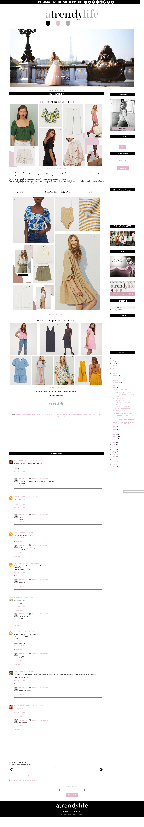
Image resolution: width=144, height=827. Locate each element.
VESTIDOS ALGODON (94, 414)
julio (114, 387)
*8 (65, 169)
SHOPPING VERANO (67, 414)
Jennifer (16, 496)
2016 (113, 449)
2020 (113, 373)
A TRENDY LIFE (23, 478)
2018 (113, 444)
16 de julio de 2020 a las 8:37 (40, 653)
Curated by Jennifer (19, 504)
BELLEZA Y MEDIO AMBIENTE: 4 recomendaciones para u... (122, 407)
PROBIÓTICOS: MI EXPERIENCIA (123, 390)
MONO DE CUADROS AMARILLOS (123, 413)
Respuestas (19, 475)
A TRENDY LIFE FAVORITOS (23, 414)
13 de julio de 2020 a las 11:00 (26, 671)
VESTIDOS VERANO (60, 416)
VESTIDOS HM (50, 416)
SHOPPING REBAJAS (55, 414)
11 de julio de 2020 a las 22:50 (27, 632)
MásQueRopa (18, 597)
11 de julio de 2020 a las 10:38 (31, 597)
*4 (55, 169)
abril (114, 431)
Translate (124, 310)
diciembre (116, 375)
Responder (17, 471)
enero (115, 439)
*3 (52, 169)
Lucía (15, 671)
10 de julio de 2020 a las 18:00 (34, 563)
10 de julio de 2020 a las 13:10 (28, 496)
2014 (113, 454)
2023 (113, 366)
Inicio (56, 767)
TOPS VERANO (83, 414)
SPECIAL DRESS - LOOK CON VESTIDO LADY (122, 399)
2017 (113, 447)
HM (39, 414)
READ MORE (61, 76)
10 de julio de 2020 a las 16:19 (26, 532)
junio (114, 426)
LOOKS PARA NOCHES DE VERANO (124, 419)
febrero (115, 436)
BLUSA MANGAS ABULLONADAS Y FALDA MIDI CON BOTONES (123, 422)
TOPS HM (76, 414)
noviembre (116, 378)
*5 (57, 169)
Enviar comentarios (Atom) (24, 775)
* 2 (51, 387)
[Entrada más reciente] (11, 772)
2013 (113, 457)
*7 (62, 169)
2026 (113, 358)
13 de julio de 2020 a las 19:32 (35, 705)
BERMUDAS (34, 414)
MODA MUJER (45, 414)
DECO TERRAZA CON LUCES (122, 392)
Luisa (15, 532)
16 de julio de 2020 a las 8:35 (40, 478)
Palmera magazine (19, 563)
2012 (113, 459)
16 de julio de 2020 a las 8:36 (40, 514)
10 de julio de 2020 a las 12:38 (32, 460)
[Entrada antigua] (101, 772)
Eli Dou (16, 632)
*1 (47, 169)
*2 (49, 169)
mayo (115, 429)
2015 (113, 452)
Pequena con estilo (20, 705)
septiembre (116, 383)
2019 (113, 442)
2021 (113, 371)
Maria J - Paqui (18, 460)
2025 (113, 361)
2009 (113, 466)
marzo (115, 434)
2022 (113, 368)
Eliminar (23, 471)
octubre (115, 380)
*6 (60, 169)
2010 (113, 464)
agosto (115, 385)
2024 (113, 363)
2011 (113, 462)
